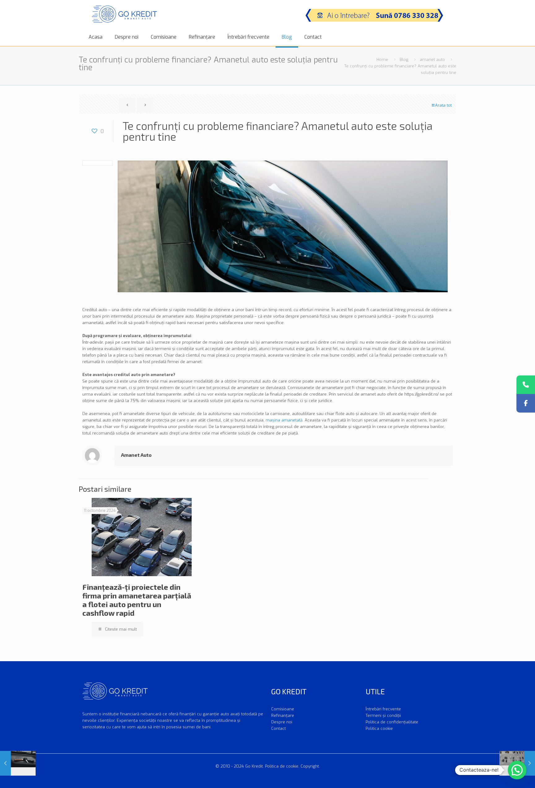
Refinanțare (282, 715)
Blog (404, 59)
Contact (278, 728)
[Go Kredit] (124, 14)
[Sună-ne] (525, 384)
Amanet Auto (136, 455)
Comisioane (282, 709)
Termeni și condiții (383, 715)
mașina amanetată (284, 420)
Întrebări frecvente (383, 709)
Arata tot (443, 105)
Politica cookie (379, 728)
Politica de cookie (281, 766)
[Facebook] (525, 403)
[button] (517, 770)
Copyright (310, 766)
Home (382, 59)
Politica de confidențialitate (392, 722)
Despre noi (281, 722)
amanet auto (432, 59)
